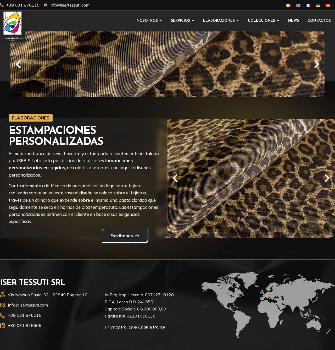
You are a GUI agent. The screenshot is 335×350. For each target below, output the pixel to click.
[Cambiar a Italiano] (288, 5)
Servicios (180, 21)
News (293, 21)
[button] (18, 64)
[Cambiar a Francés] (308, 5)
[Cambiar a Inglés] (298, 5)
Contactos (319, 21)
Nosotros (147, 21)
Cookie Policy (151, 327)
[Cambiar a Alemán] (318, 5)
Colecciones (261, 21)
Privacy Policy (119, 327)
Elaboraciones (219, 21)
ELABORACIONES (30, 118)
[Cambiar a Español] (328, 5)
